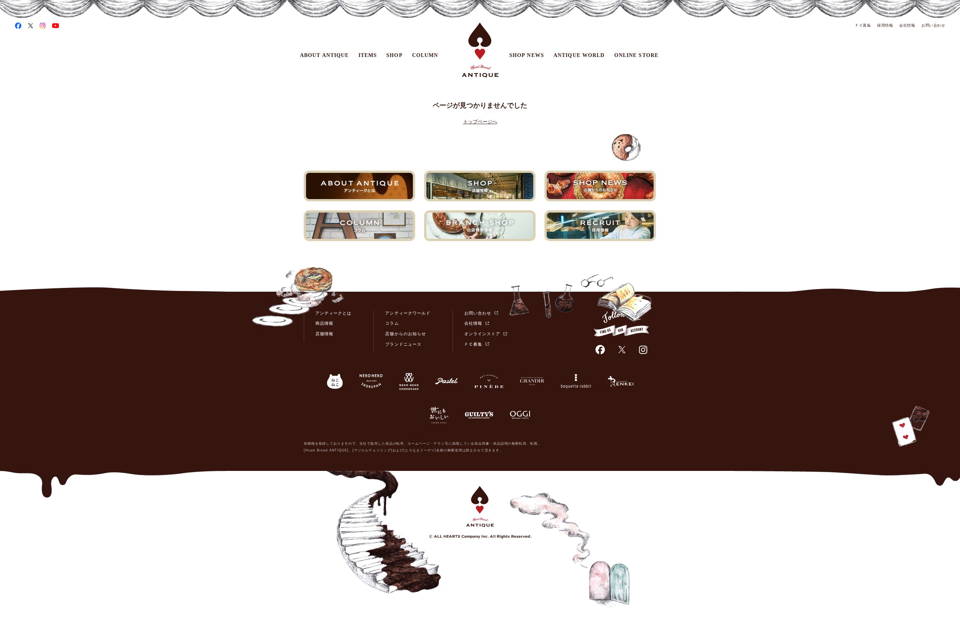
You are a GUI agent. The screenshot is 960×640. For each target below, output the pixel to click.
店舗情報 (324, 333)
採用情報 (885, 25)
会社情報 (907, 25)
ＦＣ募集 (863, 25)
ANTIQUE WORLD (579, 55)
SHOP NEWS (526, 55)
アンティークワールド (407, 313)
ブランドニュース (403, 344)
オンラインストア (482, 333)
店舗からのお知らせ (405, 333)
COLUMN (425, 55)
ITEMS (367, 55)
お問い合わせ (933, 25)
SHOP (394, 55)
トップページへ (480, 121)
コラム (392, 323)
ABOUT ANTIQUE (324, 55)
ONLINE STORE (636, 55)
